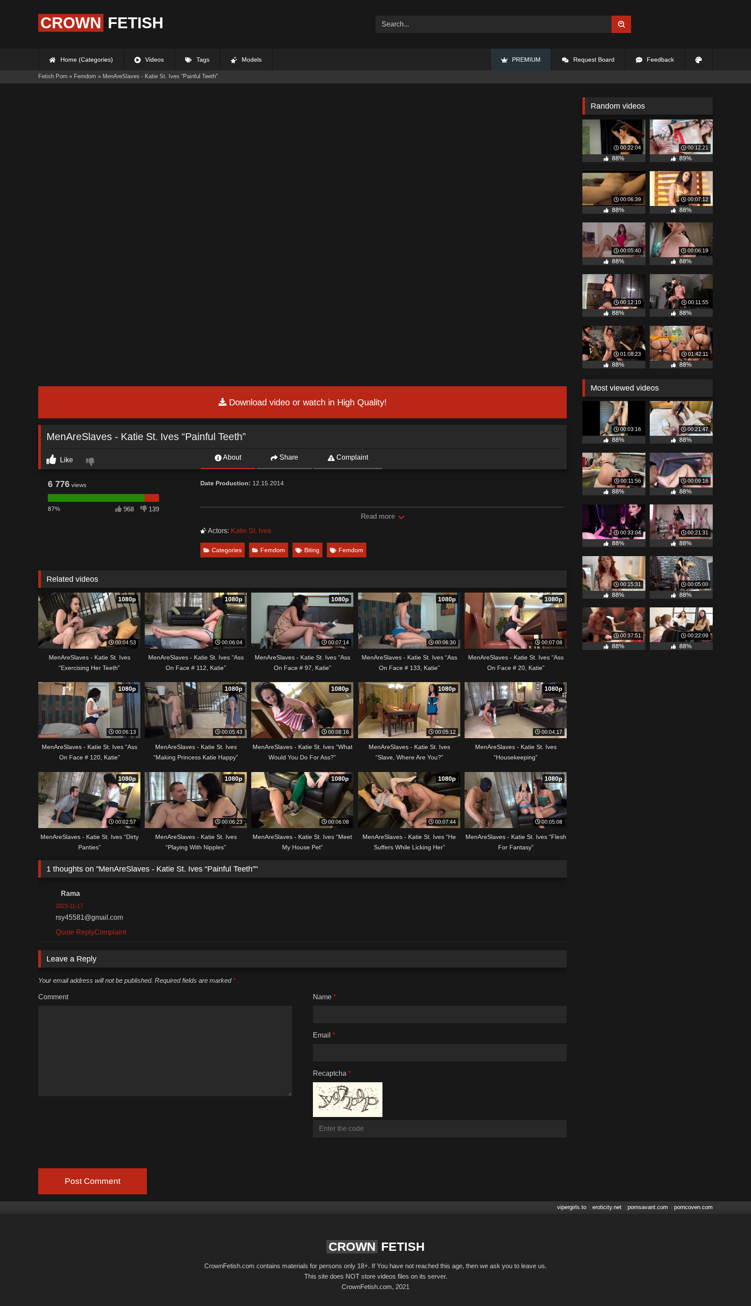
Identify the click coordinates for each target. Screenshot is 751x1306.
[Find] (621, 24)
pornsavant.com (648, 1207)
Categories (227, 550)
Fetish (101, 23)
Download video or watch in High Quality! (306, 402)
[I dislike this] (91, 463)
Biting (311, 550)
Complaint (351, 457)
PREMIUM (525, 59)
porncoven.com (693, 1207)
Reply (85, 932)
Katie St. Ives (251, 530)
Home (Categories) (86, 59)
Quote (65, 932)
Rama (70, 893)
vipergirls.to (571, 1207)
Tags (202, 59)
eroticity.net (606, 1207)
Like (65, 460)
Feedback (659, 59)
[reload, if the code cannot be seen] (347, 1114)
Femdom (272, 550)
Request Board (593, 59)
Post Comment (92, 1181)
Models (251, 59)
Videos (153, 59)
